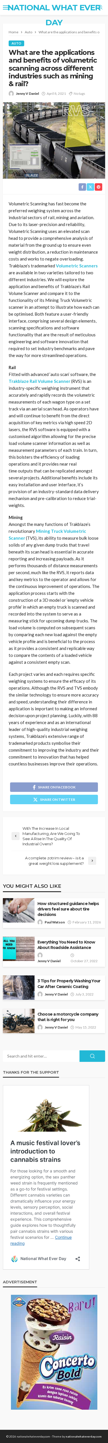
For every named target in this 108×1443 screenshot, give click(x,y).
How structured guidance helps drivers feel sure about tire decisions (68, 909)
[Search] (100, 7)
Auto (16, 43)
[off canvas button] (6, 7)
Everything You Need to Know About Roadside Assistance (66, 945)
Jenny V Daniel (27, 93)
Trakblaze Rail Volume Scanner (39, 381)
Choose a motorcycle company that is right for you (67, 1017)
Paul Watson (55, 922)
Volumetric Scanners (77, 265)
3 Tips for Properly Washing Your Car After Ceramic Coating (68, 984)
